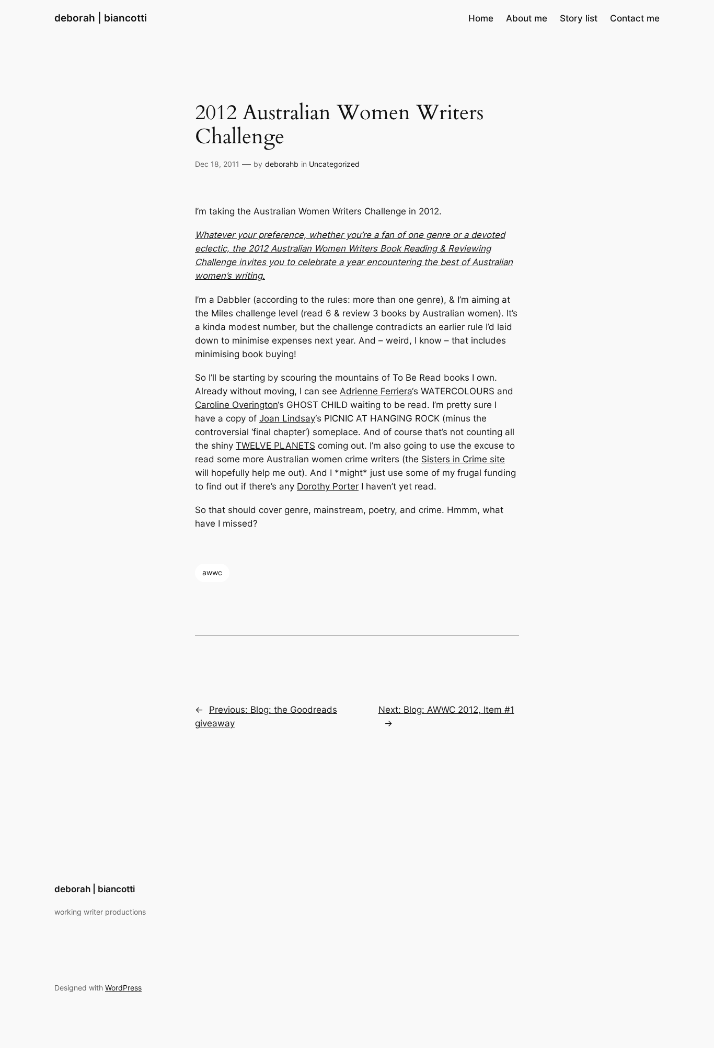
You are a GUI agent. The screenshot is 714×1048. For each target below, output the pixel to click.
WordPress (123, 987)
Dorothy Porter (328, 486)
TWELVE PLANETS (275, 445)
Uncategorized (334, 164)
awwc (212, 572)
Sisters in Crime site (463, 459)
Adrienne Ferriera (376, 391)
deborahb (281, 164)
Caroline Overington (236, 405)
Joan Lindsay (287, 418)
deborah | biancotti (100, 18)
